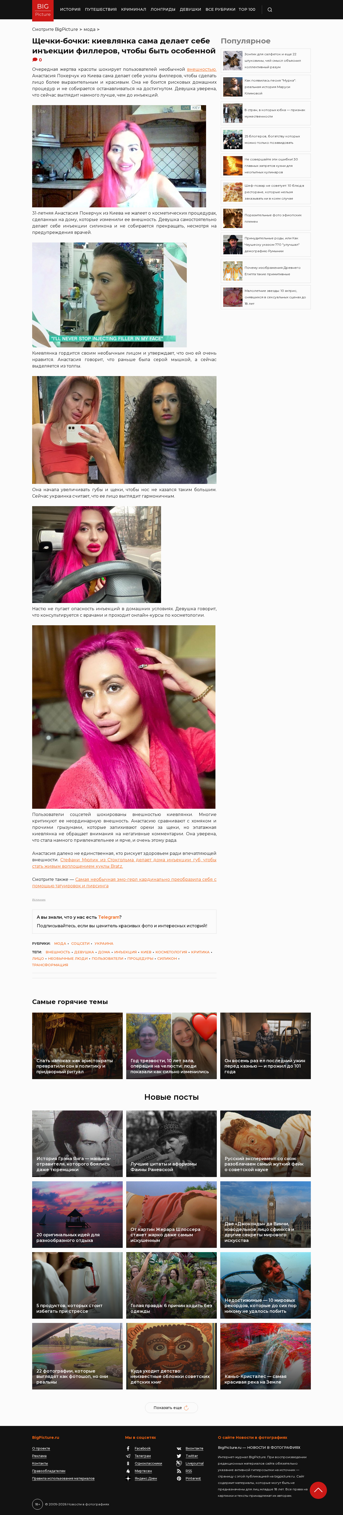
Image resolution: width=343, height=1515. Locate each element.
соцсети (80, 943)
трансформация (50, 965)
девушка (84, 952)
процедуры (140, 958)
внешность (58, 952)
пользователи (107, 958)
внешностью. (202, 69)
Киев (146, 952)
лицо (38, 958)
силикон (167, 958)
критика (200, 952)
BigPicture (66, 29)
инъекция (125, 952)
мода (89, 29)
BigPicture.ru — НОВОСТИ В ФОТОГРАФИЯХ (259, 1447)
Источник (39, 899)
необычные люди (68, 958)
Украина (104, 943)
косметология (171, 952)
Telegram (108, 917)
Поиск (285, 9)
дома (104, 952)
